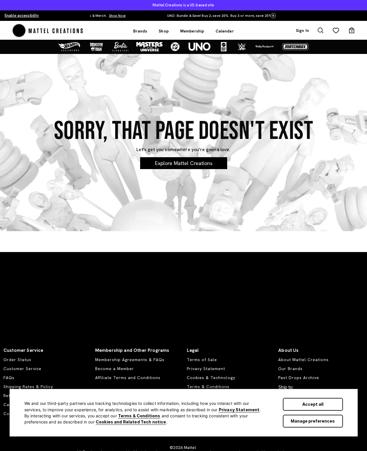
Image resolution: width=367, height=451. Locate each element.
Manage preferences (313, 421)
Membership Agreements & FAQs (129, 359)
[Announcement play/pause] (273, 16)
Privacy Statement (239, 409)
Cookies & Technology (211, 377)
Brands (140, 31)
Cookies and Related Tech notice (131, 421)
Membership (192, 31)
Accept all (312, 404)
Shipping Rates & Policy (28, 386)
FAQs (9, 377)
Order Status (17, 359)
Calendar (225, 31)
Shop (164, 31)
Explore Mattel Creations (183, 163)
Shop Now (254, 15)
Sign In (302, 30)
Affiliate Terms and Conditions (127, 377)
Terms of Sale (202, 359)
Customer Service (22, 368)
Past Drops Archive (298, 377)
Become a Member (114, 368)
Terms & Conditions (139, 415)
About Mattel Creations (303, 359)
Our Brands (290, 368)
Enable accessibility (22, 15)
